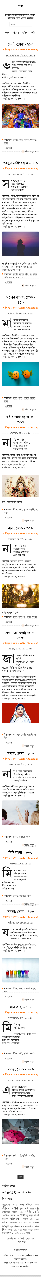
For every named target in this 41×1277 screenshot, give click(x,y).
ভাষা (20, 1223)
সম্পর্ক (34, 617)
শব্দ (20, 6)
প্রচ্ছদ (6, 33)
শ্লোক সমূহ (8, 1263)
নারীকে (17, 87)
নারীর (28, 196)
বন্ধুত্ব (31, 1215)
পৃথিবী (26, 140)
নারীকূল (14, 561)
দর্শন (20, 398)
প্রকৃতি (26, 398)
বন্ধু (26, 1215)
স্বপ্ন (13, 1233)
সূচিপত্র (16, 33)
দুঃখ (21, 1209)
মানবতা (33, 140)
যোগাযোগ (30, 1239)
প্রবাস (12, 1215)
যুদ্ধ (11, 1227)
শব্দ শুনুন (22, 1242)
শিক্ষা (6, 738)
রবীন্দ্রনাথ (17, 1227)
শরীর (6, 277)
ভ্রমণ (25, 1223)
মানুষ (6, 143)
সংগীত (15, 1230)
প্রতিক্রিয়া (5, 1215)
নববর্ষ (32, 1209)
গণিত (37, 1205)
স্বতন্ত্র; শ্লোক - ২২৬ (20, 1069)
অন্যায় (15, 140)
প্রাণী (17, 1215)
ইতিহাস (29, 1205)
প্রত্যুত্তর (8, 148)
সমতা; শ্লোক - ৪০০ (20, 912)
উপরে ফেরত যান (20, 1250)
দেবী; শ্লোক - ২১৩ (20, 44)
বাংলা (36, 1215)
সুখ (3, 1233)
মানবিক (13, 945)
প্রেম (22, 1215)
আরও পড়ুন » (30, 151)
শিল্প (10, 1230)
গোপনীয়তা (11, 1239)
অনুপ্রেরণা (17, 735)
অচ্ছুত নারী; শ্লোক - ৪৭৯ (20, 163)
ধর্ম (26, 1208)
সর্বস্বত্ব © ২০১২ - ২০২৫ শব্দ (14, 1256)
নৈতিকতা (6, 1212)
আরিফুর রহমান (9, 99)
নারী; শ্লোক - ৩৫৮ (20, 528)
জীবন (21, 274)
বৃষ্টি (31, 1219)
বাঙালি (30, 735)
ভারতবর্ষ (13, 1223)
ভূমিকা (25, 33)
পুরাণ (25, 510)
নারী (21, 140)
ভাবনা (5, 1222)
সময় (25, 1230)
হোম (20, 1177)
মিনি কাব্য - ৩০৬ (20, 853)
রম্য (22, 1227)
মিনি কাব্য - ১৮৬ (20, 1007)
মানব (16, 351)
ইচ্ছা (22, 1205)
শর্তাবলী (21, 1239)
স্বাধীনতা (18, 1233)
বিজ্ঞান (32, 398)
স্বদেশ (17, 277)
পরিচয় (14, 1212)
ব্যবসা (36, 1219)
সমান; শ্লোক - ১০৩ (20, 754)
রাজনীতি (29, 1226)
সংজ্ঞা (20, 1230)
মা (31, 274)
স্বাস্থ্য (24, 277)
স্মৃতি (28, 1233)
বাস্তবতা (22, 896)
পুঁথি (33, 33)
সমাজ (11, 277)
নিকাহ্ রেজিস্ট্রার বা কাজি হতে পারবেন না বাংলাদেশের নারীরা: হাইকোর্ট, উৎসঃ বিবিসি (19, 267)
